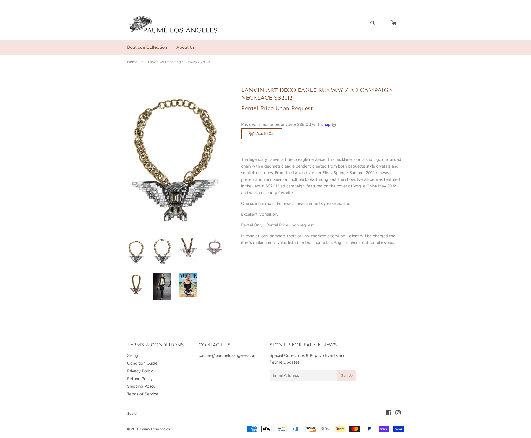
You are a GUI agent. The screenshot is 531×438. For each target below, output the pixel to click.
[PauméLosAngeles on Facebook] (389, 413)
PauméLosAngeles (155, 429)
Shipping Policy (141, 386)
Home (132, 62)
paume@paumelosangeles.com (228, 355)
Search (132, 413)
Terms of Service (142, 393)
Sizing (132, 355)
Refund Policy (140, 378)
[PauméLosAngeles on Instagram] (398, 413)
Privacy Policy (140, 371)
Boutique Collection (147, 47)
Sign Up (347, 375)
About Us (185, 47)
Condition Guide (142, 363)
